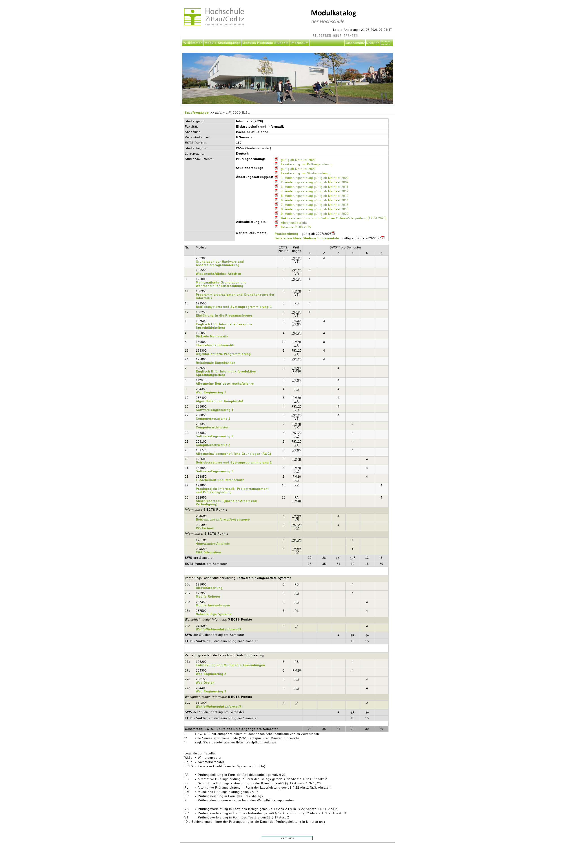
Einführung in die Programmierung (224, 315)
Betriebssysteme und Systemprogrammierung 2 (234, 462)
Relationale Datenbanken (215, 362)
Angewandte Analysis (213, 543)
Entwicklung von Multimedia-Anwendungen (230, 665)
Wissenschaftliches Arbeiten (218, 273)
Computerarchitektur (212, 427)
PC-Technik (205, 528)
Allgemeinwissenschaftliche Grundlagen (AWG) (233, 453)
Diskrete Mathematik (212, 336)
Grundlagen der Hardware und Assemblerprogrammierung (220, 263)
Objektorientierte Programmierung (223, 354)
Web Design (205, 682)
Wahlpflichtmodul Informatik (219, 629)
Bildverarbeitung (209, 588)
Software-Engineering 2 (214, 436)
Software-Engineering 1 (214, 410)
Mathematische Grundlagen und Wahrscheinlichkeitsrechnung (221, 284)
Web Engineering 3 (211, 691)
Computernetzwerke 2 (213, 445)
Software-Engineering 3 (214, 471)
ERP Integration (208, 552)
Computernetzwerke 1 (213, 418)
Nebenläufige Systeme (213, 614)
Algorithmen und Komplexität (219, 401)
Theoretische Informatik (215, 345)
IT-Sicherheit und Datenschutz (220, 480)
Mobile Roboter (208, 596)
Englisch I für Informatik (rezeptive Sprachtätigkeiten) (224, 326)
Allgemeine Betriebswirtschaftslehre (225, 383)
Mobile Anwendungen (213, 605)
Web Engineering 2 (211, 674)
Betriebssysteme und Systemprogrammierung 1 (234, 306)
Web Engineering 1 (211, 392)
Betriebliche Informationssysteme (223, 519)
